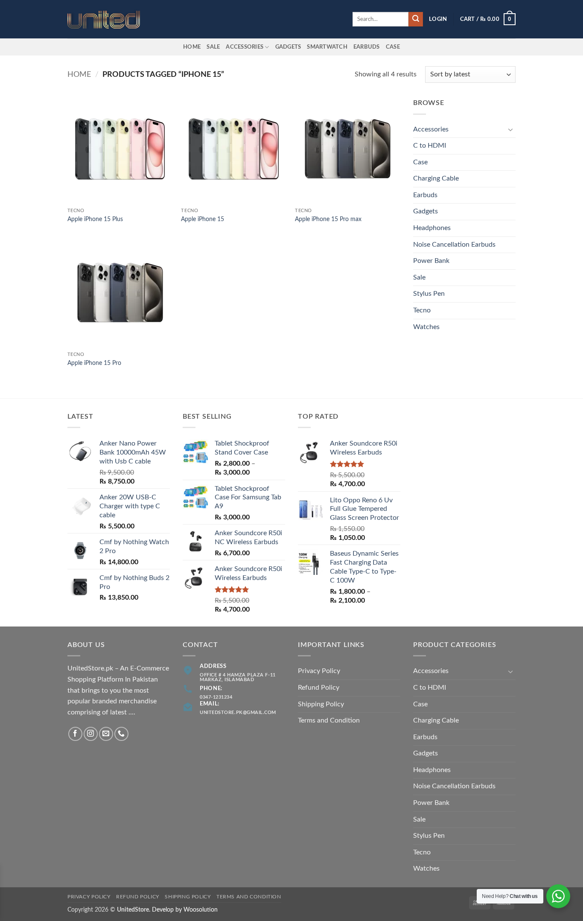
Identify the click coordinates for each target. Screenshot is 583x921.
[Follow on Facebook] (75, 734)
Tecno (422, 310)
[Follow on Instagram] (91, 734)
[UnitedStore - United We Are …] (110, 19)
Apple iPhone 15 (202, 219)
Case (393, 47)
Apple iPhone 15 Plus (95, 219)
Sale (213, 47)
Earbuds (425, 195)
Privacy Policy (319, 670)
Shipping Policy (321, 704)
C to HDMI (429, 145)
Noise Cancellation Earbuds (454, 244)
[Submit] (415, 19)
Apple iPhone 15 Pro (94, 363)
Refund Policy (318, 687)
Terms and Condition (329, 720)
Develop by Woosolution (185, 909)
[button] (438, 19)
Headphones (432, 227)
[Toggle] (510, 129)
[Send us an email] (106, 734)
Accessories (244, 47)
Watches (426, 327)
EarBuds (366, 47)
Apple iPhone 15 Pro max (328, 219)
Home (192, 47)
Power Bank (431, 260)
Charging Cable (436, 178)
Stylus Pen (429, 293)
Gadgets (288, 47)
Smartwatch (327, 47)
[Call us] (121, 734)
